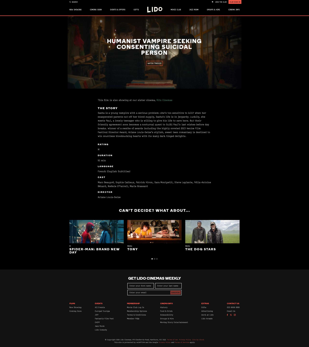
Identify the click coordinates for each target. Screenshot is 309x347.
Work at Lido (207, 315)
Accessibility (166, 315)
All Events (100, 307)
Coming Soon (96, 10)
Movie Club (176, 10)
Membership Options (137, 311)
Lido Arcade (207, 318)
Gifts (136, 10)
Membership (133, 304)
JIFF (96, 315)
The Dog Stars (200, 249)
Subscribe (175, 293)
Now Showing (75, 10)
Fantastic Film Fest (104, 318)
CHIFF (97, 322)
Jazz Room (193, 10)
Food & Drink (166, 311)
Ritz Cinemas (164, 100)
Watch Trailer (154, 63)
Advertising (207, 311)
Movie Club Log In (135, 307)
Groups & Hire (213, 10)
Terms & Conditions (136, 315)
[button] (152, 258)
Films (72, 304)
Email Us (231, 311)
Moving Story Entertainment (174, 322)
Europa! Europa (102, 311)
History (164, 307)
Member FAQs (133, 318)
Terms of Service (182, 342)
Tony (132, 249)
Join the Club (221, 2)
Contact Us (233, 304)
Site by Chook (198, 340)
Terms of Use (172, 340)
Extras (205, 304)
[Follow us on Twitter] (231, 315)
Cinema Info (234, 10)
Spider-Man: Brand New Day (94, 251)
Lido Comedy (101, 330)
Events (98, 304)
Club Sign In (235, 2)
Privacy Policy (185, 340)
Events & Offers (117, 10)
